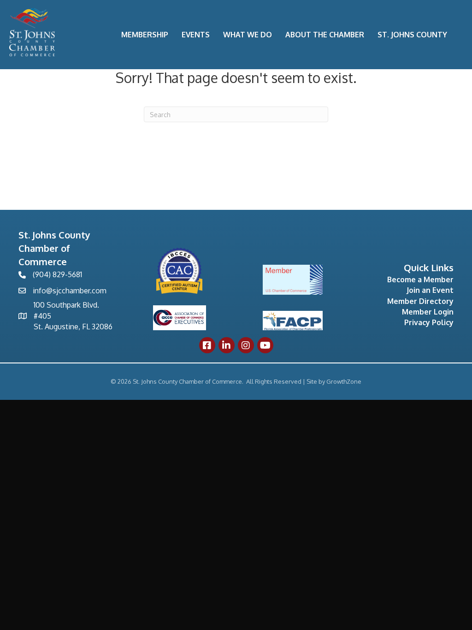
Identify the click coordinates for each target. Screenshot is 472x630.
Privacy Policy (429, 322)
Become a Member (420, 279)
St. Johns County (412, 34)
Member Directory (420, 301)
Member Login (428, 311)
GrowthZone (343, 381)
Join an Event (430, 290)
